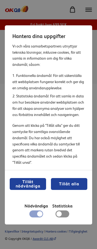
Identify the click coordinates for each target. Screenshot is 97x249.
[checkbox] (62, 215)
